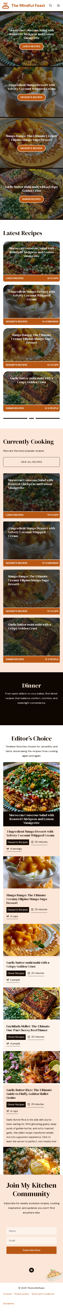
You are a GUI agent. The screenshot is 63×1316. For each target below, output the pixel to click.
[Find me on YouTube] (31, 1270)
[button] (50, 5)
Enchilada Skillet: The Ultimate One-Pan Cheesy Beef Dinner (28, 1028)
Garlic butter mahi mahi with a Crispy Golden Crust (31, 189)
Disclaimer (8, 1303)
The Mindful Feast (28, 5)
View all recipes (31, 461)
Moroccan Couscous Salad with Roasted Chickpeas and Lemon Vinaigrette (31, 34)
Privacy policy (21, 1293)
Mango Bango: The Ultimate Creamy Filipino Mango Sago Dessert (31, 138)
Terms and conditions (42, 1293)
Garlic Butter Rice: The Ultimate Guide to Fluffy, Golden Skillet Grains (29, 1094)
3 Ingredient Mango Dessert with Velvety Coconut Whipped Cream (31, 87)
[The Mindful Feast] (6, 5)
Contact (7, 1293)
